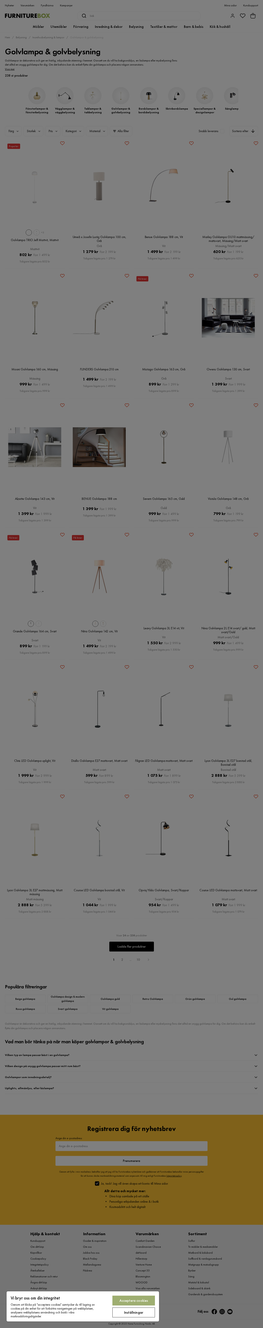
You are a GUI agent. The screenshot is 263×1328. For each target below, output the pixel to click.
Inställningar (133, 1312)
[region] (83, 1306)
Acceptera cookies (133, 1300)
